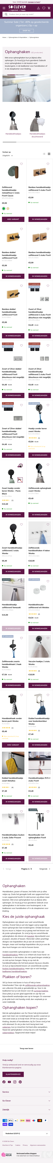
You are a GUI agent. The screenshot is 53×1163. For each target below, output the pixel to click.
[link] (10, 868)
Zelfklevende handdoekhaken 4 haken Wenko (39, 551)
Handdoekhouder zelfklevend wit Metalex (38, 606)
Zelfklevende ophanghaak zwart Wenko (39, 489)
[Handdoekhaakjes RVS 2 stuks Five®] (39, 763)
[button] (49, 8)
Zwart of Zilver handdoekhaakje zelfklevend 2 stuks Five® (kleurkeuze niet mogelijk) (39, 313)
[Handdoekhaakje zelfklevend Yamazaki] (13, 589)
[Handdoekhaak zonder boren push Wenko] (13, 703)
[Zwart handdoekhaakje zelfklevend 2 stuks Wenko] (13, 532)
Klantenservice (13, 1074)
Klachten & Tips (7, 1145)
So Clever (11, 1141)
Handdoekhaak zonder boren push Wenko (12, 719)
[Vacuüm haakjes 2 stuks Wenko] (39, 646)
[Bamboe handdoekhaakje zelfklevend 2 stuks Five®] (39, 172)
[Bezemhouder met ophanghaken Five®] (39, 820)
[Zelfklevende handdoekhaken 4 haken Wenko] (39, 532)
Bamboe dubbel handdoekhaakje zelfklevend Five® (9, 255)
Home (4, 37)
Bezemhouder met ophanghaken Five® (37, 836)
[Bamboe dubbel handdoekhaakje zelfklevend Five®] (13, 237)
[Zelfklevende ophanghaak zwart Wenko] (39, 473)
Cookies (17, 1145)
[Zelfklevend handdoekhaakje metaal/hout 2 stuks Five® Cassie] (13, 172)
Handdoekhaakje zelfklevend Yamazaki (11, 606)
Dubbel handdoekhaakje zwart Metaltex (12, 779)
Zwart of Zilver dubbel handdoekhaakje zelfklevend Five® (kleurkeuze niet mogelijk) (13, 373)
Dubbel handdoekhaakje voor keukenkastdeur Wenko (39, 721)
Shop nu (26, 31)
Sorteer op (6, 152)
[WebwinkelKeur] (26, 1154)
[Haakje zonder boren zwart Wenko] (39, 413)
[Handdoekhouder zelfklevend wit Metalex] (39, 589)
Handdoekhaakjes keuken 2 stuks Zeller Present (13, 836)
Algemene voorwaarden (38, 1145)
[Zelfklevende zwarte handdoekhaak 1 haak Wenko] (13, 646)
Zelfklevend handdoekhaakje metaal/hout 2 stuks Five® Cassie (11, 191)
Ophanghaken (34, 37)
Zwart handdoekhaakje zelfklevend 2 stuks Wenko (12, 551)
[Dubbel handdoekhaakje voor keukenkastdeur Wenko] (39, 703)
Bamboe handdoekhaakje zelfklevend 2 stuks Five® (39, 188)
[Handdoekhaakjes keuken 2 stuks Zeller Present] (13, 820)
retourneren (20, 2)
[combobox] (26, 14)
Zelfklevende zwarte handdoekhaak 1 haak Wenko (11, 664)
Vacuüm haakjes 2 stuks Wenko (39, 662)
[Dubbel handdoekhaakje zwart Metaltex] (13, 763)
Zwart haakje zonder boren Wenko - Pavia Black (11, 491)
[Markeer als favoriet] (21, 164)
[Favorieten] (43, 8)
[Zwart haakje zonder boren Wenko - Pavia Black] (13, 473)
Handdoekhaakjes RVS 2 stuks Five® (39, 779)
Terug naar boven (26, 1048)
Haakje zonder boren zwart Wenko (37, 429)
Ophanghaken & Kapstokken (18, 37)
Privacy (25, 1145)
